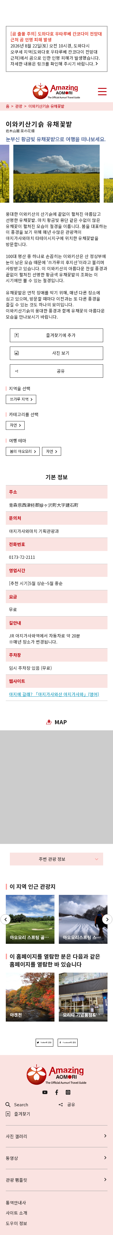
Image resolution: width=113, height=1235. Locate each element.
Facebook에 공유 (69, 1042)
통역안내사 (16, 1202)
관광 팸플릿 (16, 1180)
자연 (13, 425)
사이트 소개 (16, 1213)
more (11, 897)
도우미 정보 (16, 1223)
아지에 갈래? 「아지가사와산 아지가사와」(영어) (54, 694)
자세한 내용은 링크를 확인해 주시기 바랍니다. (52, 64)
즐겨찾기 (22, 1114)
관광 (18, 106)
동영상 (12, 1158)
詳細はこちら (19, 975)
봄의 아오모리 (21, 451)
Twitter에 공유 (46, 1042)
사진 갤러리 (16, 1136)
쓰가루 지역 (19, 399)
